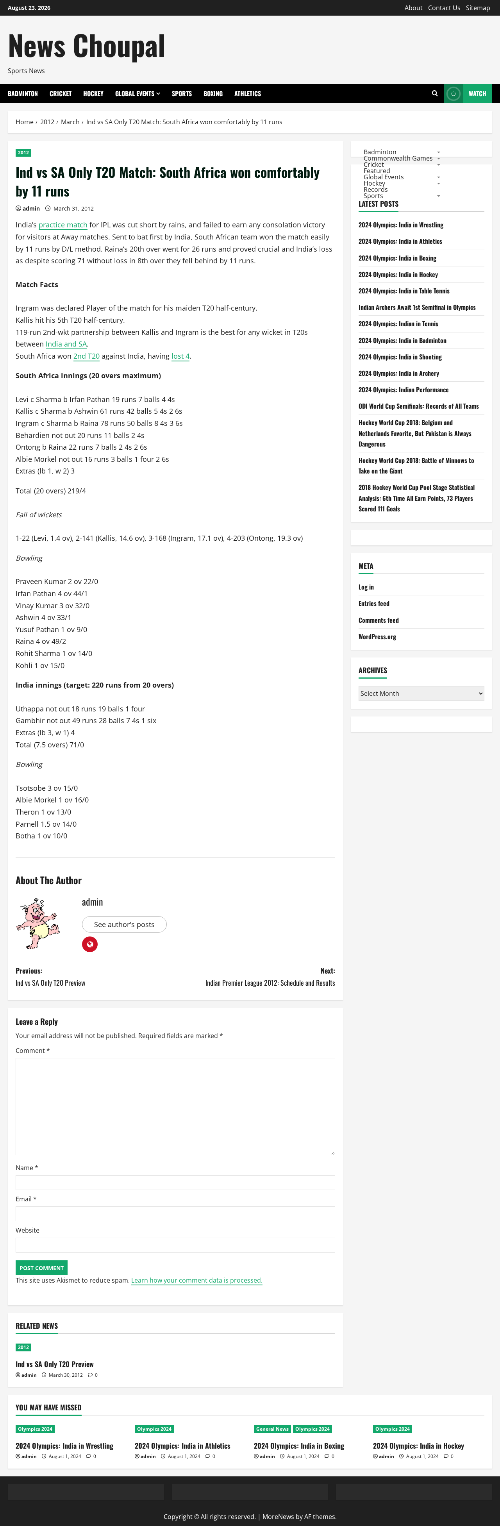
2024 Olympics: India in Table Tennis (404, 290)
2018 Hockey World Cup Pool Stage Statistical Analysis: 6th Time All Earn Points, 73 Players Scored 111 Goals (417, 498)
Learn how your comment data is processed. (196, 1280)
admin (31, 208)
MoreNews (278, 1516)
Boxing (213, 93)
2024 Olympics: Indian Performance (404, 389)
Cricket (60, 93)
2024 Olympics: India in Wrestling (401, 225)
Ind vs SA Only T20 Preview (55, 1364)
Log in (366, 587)
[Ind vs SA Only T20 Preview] (66, 1347)
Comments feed (379, 620)
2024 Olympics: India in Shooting (400, 356)
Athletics (247, 93)
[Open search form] (435, 93)
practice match (63, 224)
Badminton (23, 93)
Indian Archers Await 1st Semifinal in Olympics (417, 307)
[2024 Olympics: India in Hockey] (428, 1429)
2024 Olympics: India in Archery (399, 373)
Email (26, 1199)
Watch (477, 93)
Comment (33, 1050)
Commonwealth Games (398, 158)
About (414, 8)
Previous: (51, 976)
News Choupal (87, 44)
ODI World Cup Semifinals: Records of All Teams (419, 406)
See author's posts (124, 924)
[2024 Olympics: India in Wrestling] (71, 1429)
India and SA (66, 343)
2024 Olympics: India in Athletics (400, 241)
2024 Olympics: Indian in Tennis (398, 324)
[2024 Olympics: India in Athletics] (190, 1429)
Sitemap (478, 8)
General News (272, 1429)
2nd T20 (86, 356)
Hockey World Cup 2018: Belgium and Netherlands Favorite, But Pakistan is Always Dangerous (415, 433)
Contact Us (444, 8)
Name (27, 1167)
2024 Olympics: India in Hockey (398, 274)
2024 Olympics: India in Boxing (397, 258)
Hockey (93, 93)
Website (27, 1230)
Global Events (134, 93)
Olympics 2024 (35, 1429)
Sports (182, 93)
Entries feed (374, 603)
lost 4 (180, 356)
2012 (23, 152)
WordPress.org (377, 636)
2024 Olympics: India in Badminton (402, 340)
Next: (270, 976)
